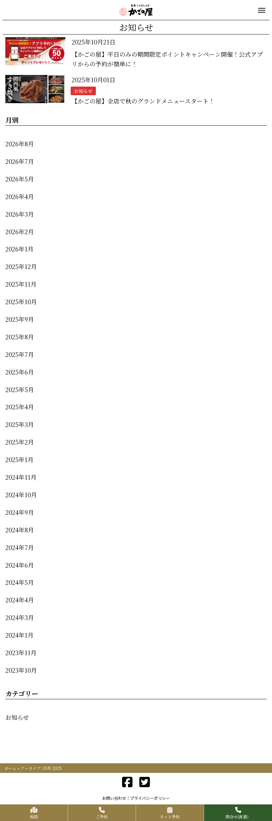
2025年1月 (19, 459)
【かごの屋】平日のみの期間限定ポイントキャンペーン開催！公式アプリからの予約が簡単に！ (167, 59)
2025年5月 (19, 389)
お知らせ (17, 717)
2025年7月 (19, 354)
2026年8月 (19, 143)
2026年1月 (19, 248)
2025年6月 (19, 372)
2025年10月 (21, 301)
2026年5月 (19, 178)
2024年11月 (20, 477)
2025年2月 (19, 442)
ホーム (10, 768)
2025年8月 (19, 336)
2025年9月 (19, 319)
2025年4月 (19, 406)
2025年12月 (21, 266)
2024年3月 (19, 617)
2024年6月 (19, 565)
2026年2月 (19, 231)
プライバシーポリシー (150, 798)
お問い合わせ (114, 798)
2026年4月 (19, 196)
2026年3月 (19, 214)
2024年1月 (19, 635)
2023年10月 (21, 670)
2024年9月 (19, 512)
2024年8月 (19, 529)
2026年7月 (19, 161)
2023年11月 (20, 652)
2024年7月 (19, 547)
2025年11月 (20, 284)
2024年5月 (19, 582)
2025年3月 (19, 424)
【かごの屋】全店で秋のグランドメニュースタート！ (143, 101)
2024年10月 (21, 494)
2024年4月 (19, 599)
